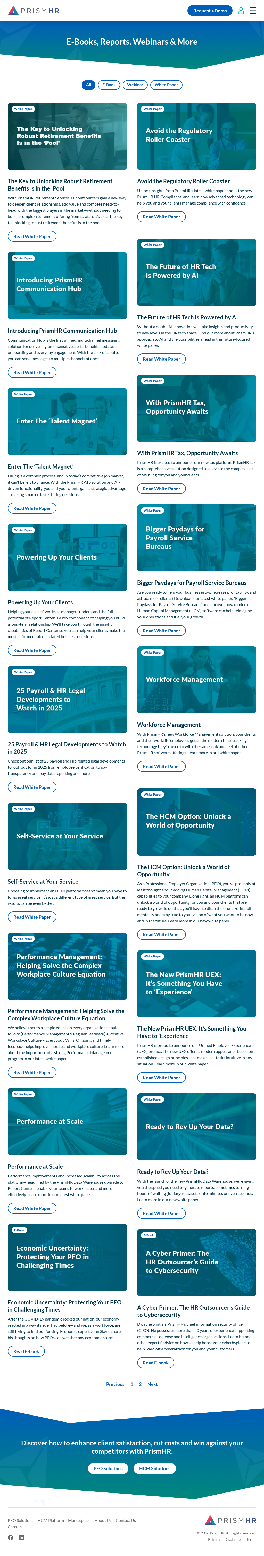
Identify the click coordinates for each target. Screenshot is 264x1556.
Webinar (135, 84)
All (88, 84)
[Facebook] (10, 1538)
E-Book (109, 84)
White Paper (166, 84)
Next (152, 1384)
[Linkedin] (21, 1538)
